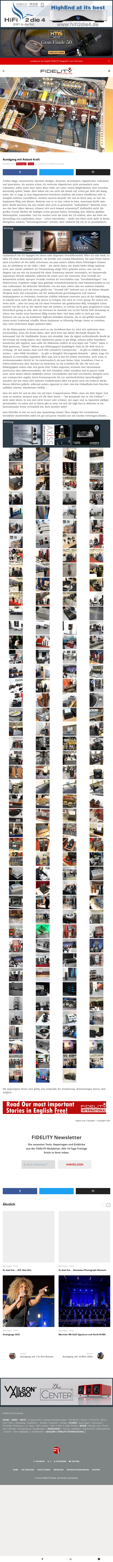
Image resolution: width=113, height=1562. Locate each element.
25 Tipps (30, 1426)
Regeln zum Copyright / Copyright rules (93, 1121)
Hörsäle (12, 1429)
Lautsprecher (34, 1420)
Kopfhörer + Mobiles (37, 1423)
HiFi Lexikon (42, 1426)
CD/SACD (94, 1420)
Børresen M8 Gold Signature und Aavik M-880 (82, 1334)
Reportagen (21, 164)
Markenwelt (88, 1429)
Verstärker (74, 1420)
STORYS (73, 1423)
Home (6, 1420)
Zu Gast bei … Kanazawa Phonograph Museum (82, 1270)
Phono (84, 1420)
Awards (7, 1432)
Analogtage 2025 (11, 1334)
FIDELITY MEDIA (43, 1470)
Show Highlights (21, 1432)
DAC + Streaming (17, 1423)
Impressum (58, 1470)
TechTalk (7, 1426)
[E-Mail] (93, 172)
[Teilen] (20, 172)
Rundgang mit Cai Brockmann (36, 1355)
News (15, 1420)
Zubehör (53, 1423)
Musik (83, 1426)
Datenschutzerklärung (78, 1470)
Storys (31, 164)
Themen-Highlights (72, 1429)
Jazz (99, 1426)
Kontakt (96, 1470)
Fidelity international (71, 1432)
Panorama (97, 1423)
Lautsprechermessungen (55, 1420)
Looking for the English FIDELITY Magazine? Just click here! (56, 61)
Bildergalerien (103, 1429)
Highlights (54, 1429)
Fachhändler (38, 1432)
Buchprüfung (24, 1429)
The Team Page (27, 1470)
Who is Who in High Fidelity (64, 1426)
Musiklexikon (39, 1429)
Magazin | (52, 1432)
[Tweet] (56, 172)
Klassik (91, 1426)
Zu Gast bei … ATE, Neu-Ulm (17, 1270)
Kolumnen (19, 1426)
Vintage (63, 1423)
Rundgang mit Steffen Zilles (78, 1355)
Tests (23, 1420)
